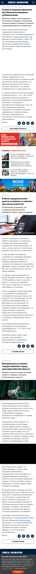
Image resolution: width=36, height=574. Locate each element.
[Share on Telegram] (27, 123)
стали (11, 337)
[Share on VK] (19, 123)
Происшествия (18, 7)
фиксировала (25, 520)
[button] (2, 2)
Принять (18, 572)
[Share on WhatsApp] (32, 123)
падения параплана (21, 37)
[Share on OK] (23, 123)
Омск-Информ (18, 2)
